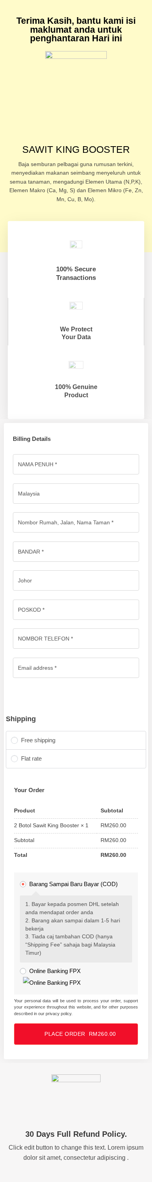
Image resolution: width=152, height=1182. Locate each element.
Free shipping (38, 740)
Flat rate (31, 758)
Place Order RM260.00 (80, 1034)
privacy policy (58, 1013)
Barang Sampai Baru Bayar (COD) (73, 884)
